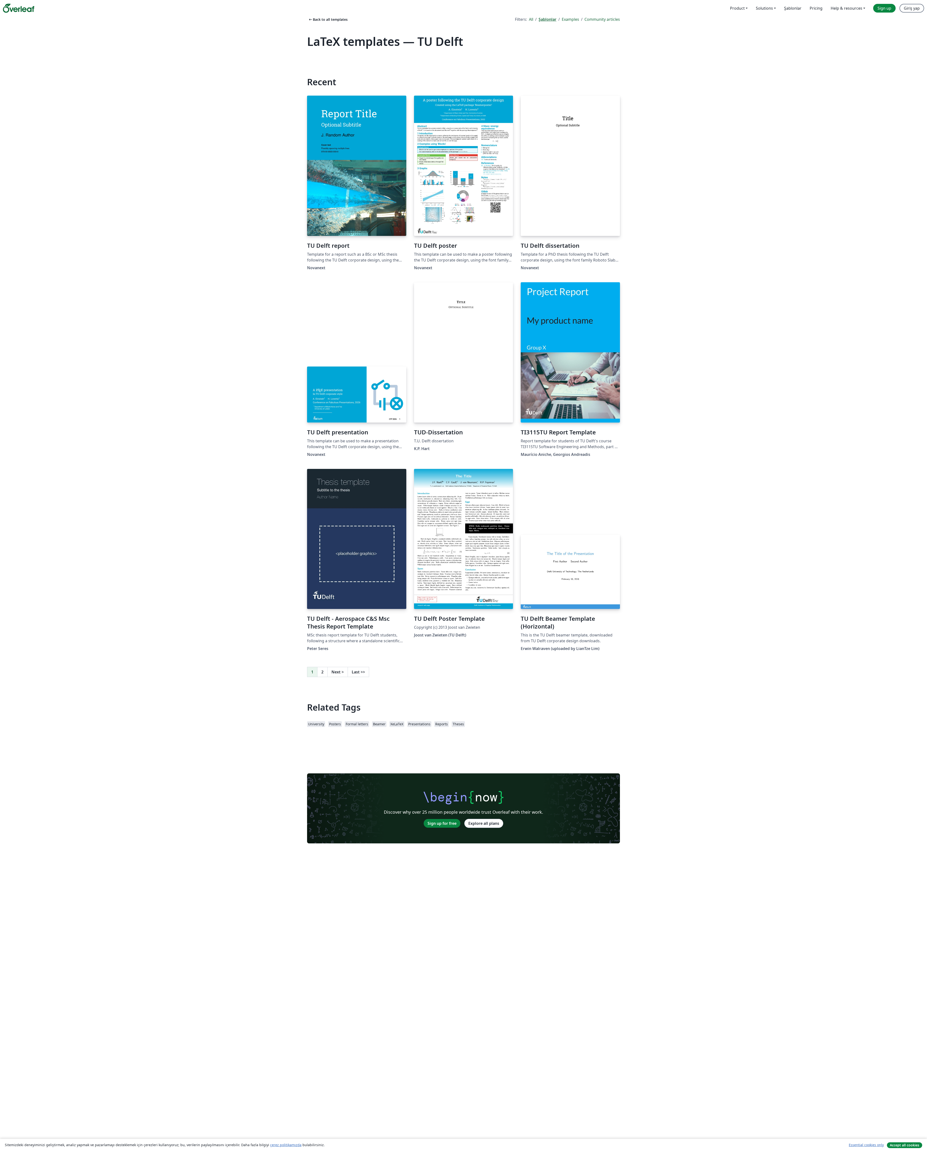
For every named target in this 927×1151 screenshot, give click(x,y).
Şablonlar (547, 19)
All (531, 19)
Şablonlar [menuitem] (792, 8)
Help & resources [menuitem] (846, 8)
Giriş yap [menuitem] (912, 8)
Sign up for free (442, 823)
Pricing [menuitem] (816, 8)
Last (358, 672)
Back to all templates (328, 19)
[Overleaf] (18, 8)
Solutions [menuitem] (764, 8)
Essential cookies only (866, 1145)
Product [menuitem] (737, 8)
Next (337, 672)
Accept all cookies (904, 1145)
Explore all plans (483, 823)
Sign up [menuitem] (884, 8)
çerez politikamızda (286, 1145)
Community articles (602, 19)
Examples (570, 19)
